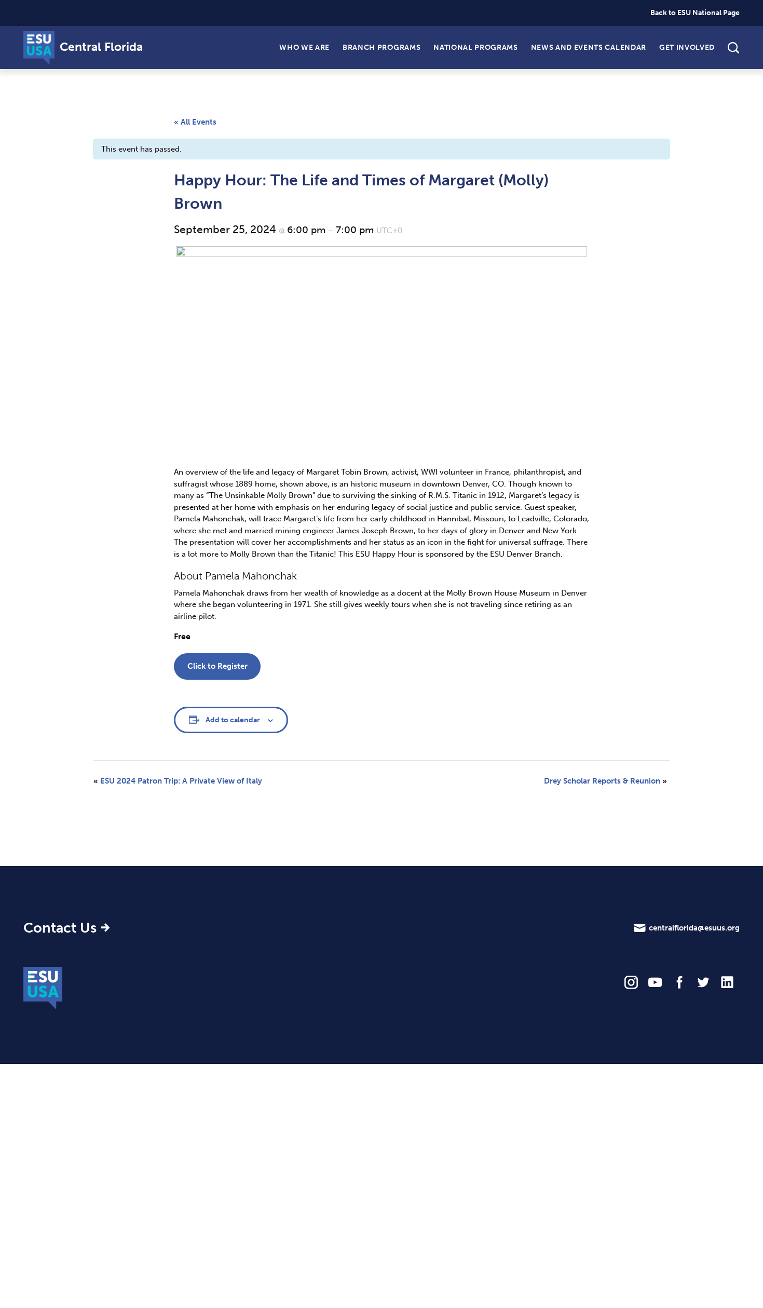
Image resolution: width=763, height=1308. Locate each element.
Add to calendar (233, 720)
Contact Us (60, 928)
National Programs (475, 47)
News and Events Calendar (588, 47)
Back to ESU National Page (695, 12)
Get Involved (687, 47)
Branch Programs (381, 47)
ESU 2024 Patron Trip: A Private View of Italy (177, 781)
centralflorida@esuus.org (694, 928)
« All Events (195, 122)
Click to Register (217, 666)
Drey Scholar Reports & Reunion (605, 781)
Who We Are (304, 47)
